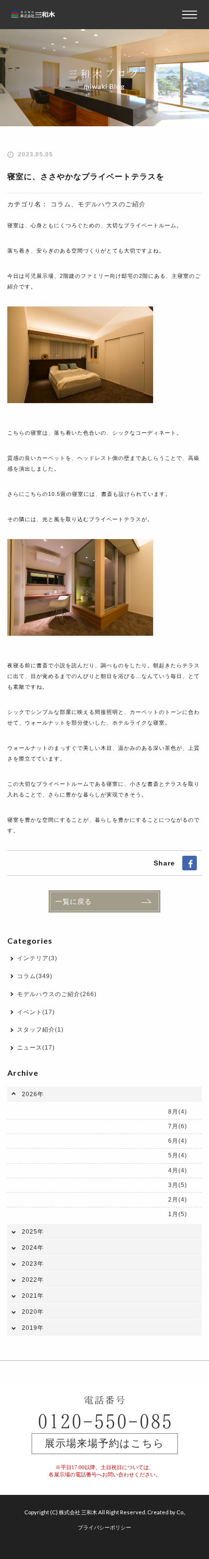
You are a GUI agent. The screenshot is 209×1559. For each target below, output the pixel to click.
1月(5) (177, 1214)
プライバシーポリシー (104, 1527)
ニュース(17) (36, 1047)
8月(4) (177, 1111)
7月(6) (177, 1126)
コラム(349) (34, 976)
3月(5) (177, 1185)
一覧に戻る (73, 901)
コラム (61, 204)
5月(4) (177, 1155)
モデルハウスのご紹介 (112, 204)
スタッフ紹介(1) (40, 1029)
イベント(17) (36, 1012)
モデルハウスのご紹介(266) (57, 994)
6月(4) (177, 1140)
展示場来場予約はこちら (104, 1443)
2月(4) (177, 1199)
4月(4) (177, 1170)
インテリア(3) (37, 958)
